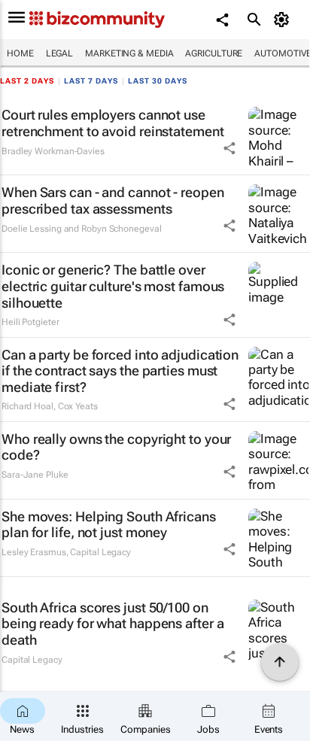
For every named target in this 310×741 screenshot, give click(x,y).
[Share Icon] (229, 148)
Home (20, 53)
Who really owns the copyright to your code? (116, 447)
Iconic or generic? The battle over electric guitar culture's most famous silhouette (113, 286)
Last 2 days (27, 81)
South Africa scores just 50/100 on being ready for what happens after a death (112, 624)
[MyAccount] (284, 19)
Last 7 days (91, 81)
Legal (60, 53)
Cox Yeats (78, 406)
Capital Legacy (100, 552)
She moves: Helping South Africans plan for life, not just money (109, 525)
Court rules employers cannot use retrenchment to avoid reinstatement (113, 123)
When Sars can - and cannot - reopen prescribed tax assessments (113, 200)
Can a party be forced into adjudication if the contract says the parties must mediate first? (120, 371)
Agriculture (213, 53)
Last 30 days (157, 81)
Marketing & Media (129, 53)
